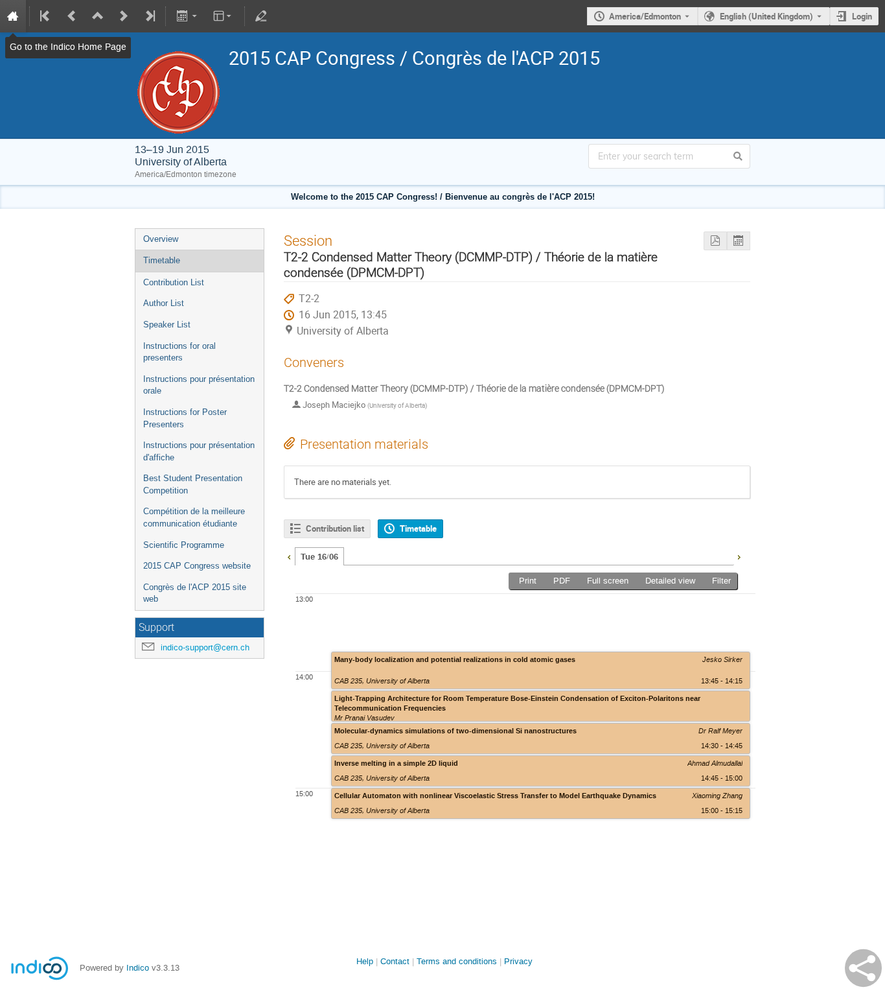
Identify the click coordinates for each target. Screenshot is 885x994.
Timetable (161, 260)
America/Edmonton (645, 16)
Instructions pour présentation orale (199, 385)
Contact (394, 961)
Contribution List (173, 282)
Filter (721, 580)
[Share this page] (863, 968)
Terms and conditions (457, 961)
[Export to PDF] (715, 240)
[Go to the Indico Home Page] (13, 16)
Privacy (518, 961)
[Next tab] (738, 555)
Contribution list (335, 528)
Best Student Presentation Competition (192, 484)
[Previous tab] (289, 555)
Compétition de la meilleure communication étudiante (194, 517)
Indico (137, 967)
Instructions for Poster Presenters (185, 418)
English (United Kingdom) (766, 16)
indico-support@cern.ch (205, 647)
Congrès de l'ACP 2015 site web (194, 593)
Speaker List (166, 324)
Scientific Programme (183, 545)
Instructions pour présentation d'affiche (199, 451)
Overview (160, 239)
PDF (561, 580)
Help (364, 961)
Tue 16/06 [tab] (319, 557)
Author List (163, 303)
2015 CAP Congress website (197, 566)
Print (527, 580)
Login (862, 16)
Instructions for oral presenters (179, 352)
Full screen (607, 580)
